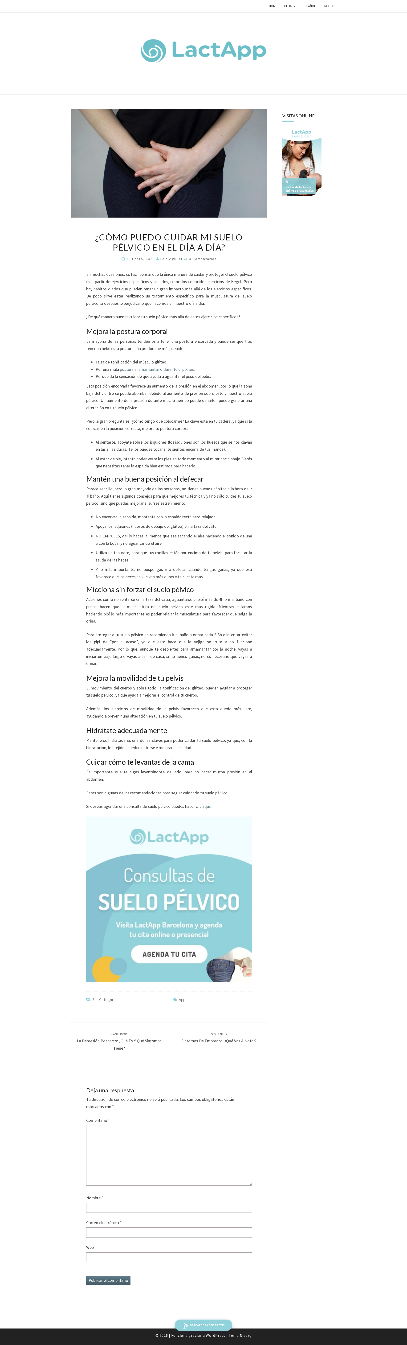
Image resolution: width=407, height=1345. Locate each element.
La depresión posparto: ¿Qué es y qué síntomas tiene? (119, 1041)
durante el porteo (178, 369)
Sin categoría (104, 999)
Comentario (98, 1120)
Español (309, 6)
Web (90, 1247)
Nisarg (246, 1335)
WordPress (215, 1335)
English (328, 6)
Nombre (94, 1198)
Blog (288, 6)
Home (273, 6)
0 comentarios (203, 259)
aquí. (206, 806)
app (182, 999)
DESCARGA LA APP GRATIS (207, 1325)
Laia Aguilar (171, 259)
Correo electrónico (104, 1222)
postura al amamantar (139, 369)
